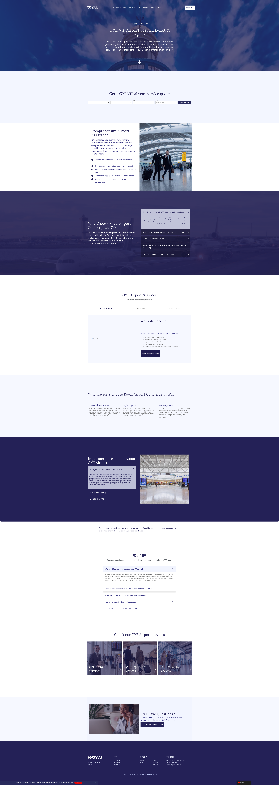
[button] (117, 7)
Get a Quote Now (184, 102)
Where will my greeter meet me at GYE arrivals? (124, 569)
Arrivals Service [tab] (105, 308)
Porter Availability (98, 492)
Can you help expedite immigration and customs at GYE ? (128, 589)
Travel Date (113, 100)
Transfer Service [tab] (174, 308)
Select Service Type (94, 100)
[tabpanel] (139, 339)
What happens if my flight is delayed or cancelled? (125, 595)
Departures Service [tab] (139, 308)
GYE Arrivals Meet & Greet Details (150, 353)
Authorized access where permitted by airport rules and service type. (164, 246)
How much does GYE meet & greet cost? (121, 602)
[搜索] (175, 7)
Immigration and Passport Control (106, 469)
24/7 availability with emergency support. (159, 254)
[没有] (96, 783)
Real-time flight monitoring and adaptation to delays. (163, 232)
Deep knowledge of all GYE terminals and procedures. (164, 212)
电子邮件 (157, 100)
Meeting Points (97, 498)
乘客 (134, 100)
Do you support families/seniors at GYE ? (122, 608)
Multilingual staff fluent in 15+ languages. (159, 239)
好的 (78, 782)
